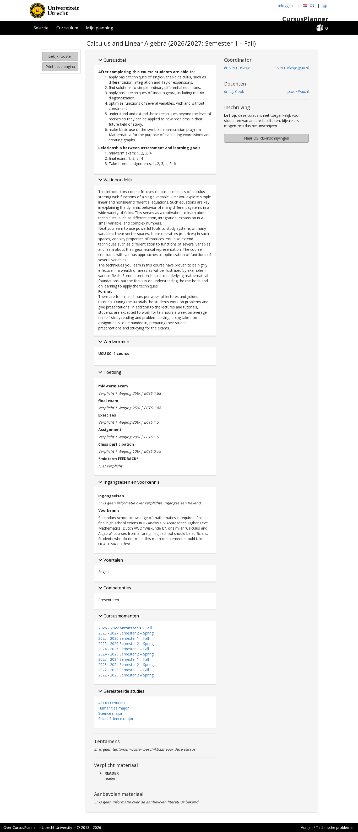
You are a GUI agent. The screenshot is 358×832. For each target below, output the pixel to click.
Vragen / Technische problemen (328, 827)
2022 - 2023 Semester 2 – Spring (126, 675)
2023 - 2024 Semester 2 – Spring (126, 664)
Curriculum (67, 28)
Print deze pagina (60, 66)
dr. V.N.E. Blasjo (237, 67)
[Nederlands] (305, 6)
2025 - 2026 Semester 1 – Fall (123, 638)
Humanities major (113, 708)
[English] (312, 6)
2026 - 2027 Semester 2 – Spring (126, 633)
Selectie (41, 28)
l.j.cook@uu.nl (297, 91)
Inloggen (285, 5)
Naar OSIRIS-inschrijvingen (266, 138)
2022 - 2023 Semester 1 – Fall (123, 669)
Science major (110, 713)
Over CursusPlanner (20, 827)
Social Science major (115, 718)
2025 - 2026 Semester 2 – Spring (126, 643)
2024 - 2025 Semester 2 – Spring (126, 654)
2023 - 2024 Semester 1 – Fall (123, 659)
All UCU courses (111, 702)
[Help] (324, 6)
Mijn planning (99, 28)
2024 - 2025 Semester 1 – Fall (123, 648)
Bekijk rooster (60, 56)
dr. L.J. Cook (234, 91)
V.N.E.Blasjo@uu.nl (293, 67)
